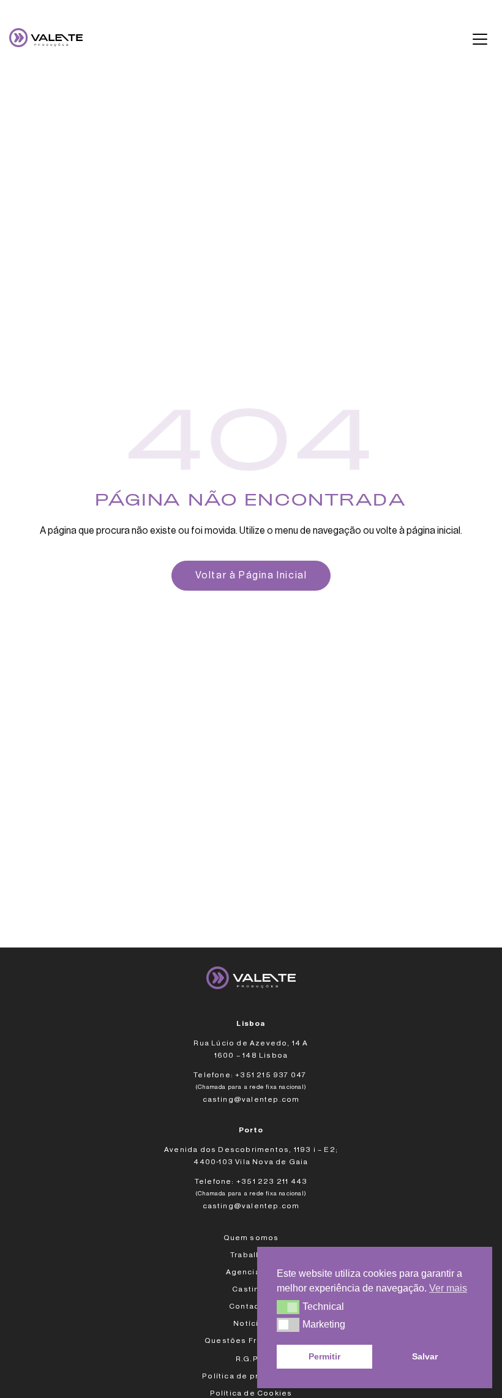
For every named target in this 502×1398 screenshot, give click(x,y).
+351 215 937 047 (271, 1074)
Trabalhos (251, 1254)
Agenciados (251, 1272)
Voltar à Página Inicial (251, 575)
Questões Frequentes (251, 1340)
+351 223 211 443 (271, 1181)
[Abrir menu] (480, 39)
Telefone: (213, 1074)
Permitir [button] (324, 1356)
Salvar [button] (425, 1356)
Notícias (251, 1323)
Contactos (251, 1306)
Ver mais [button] (448, 1288)
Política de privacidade (251, 1376)
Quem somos (251, 1237)
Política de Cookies (251, 1393)
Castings (251, 1289)
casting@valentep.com (251, 1099)
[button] (288, 1307)
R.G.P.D (251, 1358)
